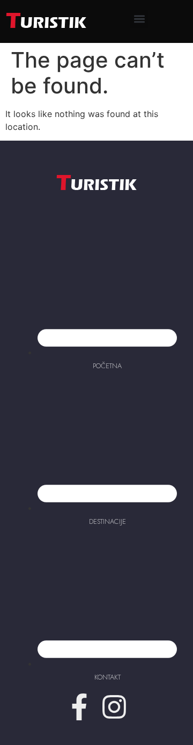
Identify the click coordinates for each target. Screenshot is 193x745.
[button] (139, 19)
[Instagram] (114, 706)
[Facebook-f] (79, 706)
